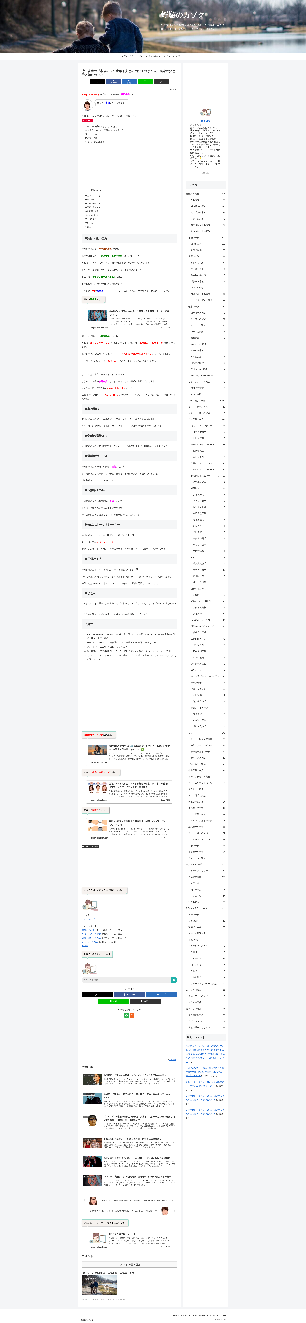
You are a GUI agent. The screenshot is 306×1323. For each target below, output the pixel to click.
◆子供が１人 (91, 219)
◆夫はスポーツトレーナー (96, 215)
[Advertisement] (129, 166)
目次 (93, 190)
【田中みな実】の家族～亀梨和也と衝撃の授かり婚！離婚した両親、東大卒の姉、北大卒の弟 (205, 1072)
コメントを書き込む (129, 1264)
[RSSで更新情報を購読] (132, 1015)
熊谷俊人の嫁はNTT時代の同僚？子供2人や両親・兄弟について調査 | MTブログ (205, 1058)
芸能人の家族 (88, 930)
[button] (161, 81)
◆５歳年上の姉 (91, 211)
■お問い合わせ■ (199, 1316)
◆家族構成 (90, 199)
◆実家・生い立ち (92, 196)
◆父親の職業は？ (92, 203)
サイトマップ (88, 919)
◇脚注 (88, 227)
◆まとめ (89, 223)
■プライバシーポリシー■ (216, 1316)
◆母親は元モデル (92, 207)
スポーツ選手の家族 (91, 934)
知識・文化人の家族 (91, 938)
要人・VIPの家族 (90, 942)
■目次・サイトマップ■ (181, 1316)
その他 (85, 945)
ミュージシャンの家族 (91, 846)
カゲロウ (205, 121)
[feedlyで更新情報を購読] (126, 1015)
